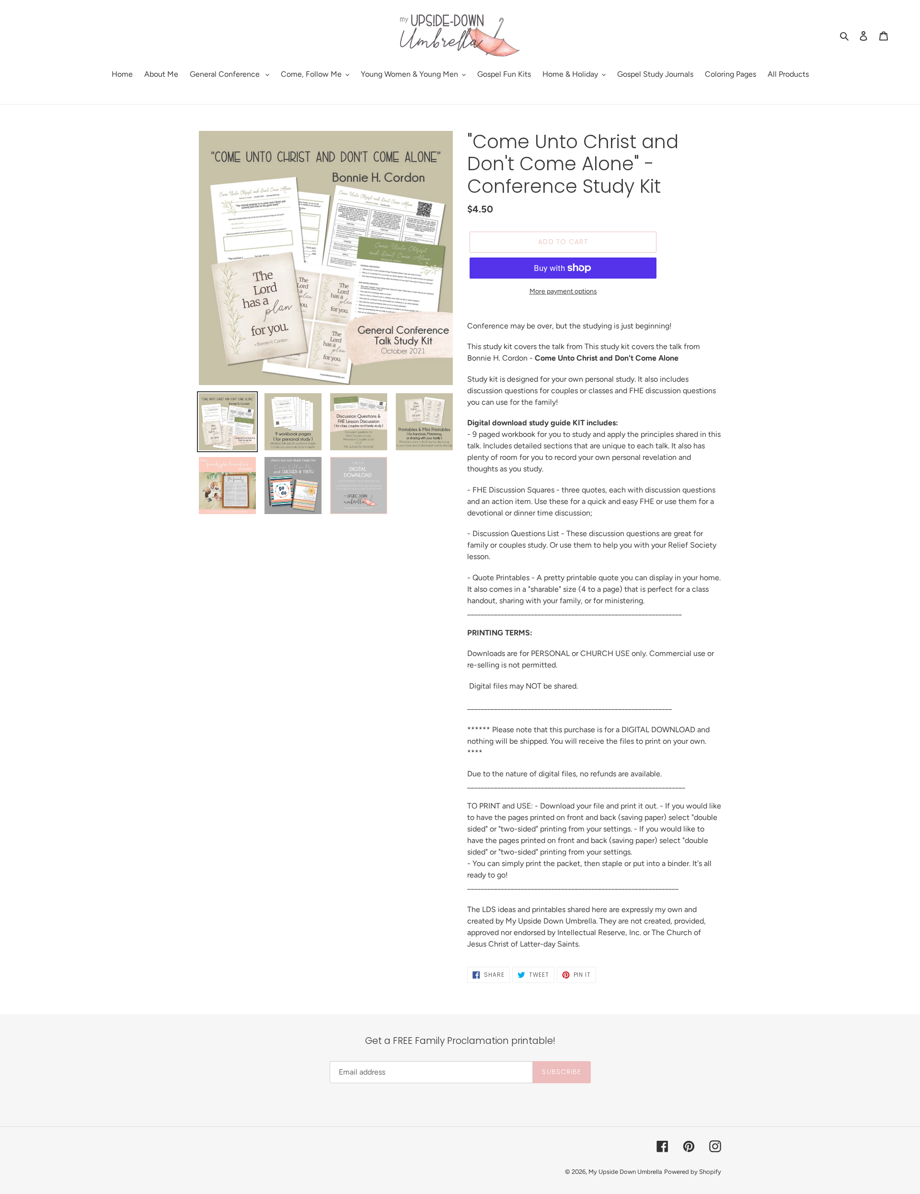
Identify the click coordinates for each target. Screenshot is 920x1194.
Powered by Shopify (692, 1171)
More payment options (563, 291)
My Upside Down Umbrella (625, 1171)
